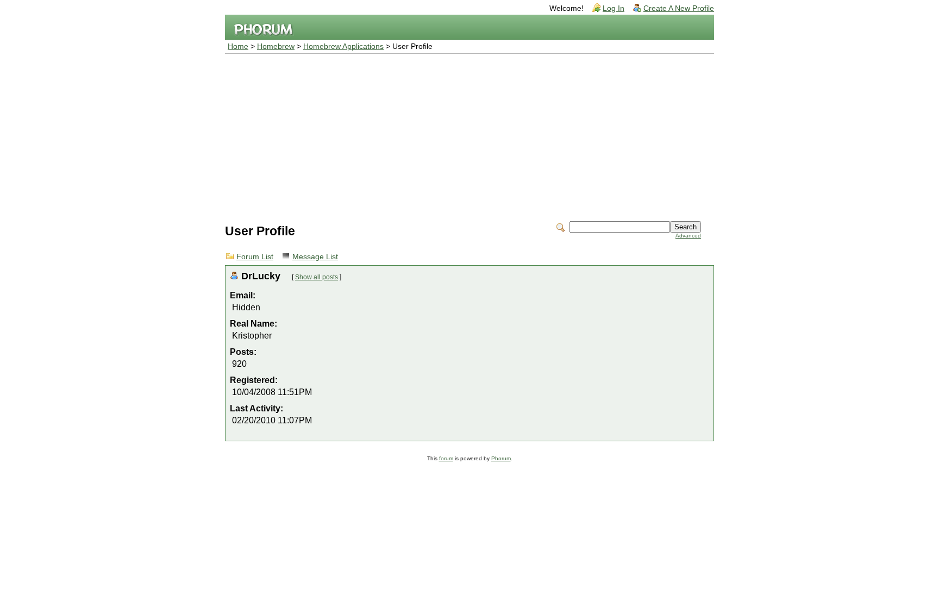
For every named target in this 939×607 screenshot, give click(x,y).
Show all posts (316, 277)
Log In (613, 8)
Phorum (501, 458)
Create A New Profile (678, 8)
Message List (315, 257)
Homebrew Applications (343, 46)
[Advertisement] (469, 135)
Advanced (688, 236)
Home (238, 46)
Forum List (254, 257)
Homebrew (276, 46)
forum (446, 458)
